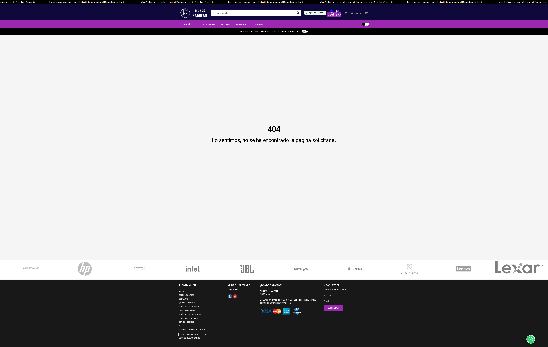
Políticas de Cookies (188, 318)
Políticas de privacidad (190, 314)
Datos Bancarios (187, 311)
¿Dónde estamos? (187, 303)
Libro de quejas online (189, 338)
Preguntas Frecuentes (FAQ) (192, 330)
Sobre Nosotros (186, 295)
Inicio (181, 291)
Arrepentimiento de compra (193, 334)
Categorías (187, 24)
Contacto (183, 299)
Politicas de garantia (189, 307)
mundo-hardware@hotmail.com (276, 303)
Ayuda (181, 326)
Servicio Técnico (186, 322)
